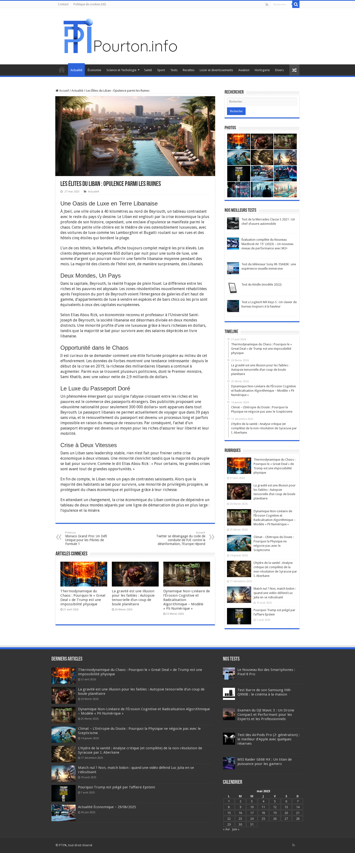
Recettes (188, 70)
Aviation (243, 70)
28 (297, 818)
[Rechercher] (295, 4)
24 (252, 818)
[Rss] (267, 4)
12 (275, 807)
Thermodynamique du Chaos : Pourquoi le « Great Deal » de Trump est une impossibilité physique (83, 597)
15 (229, 813)
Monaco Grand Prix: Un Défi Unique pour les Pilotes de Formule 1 (86, 538)
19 (275, 813)
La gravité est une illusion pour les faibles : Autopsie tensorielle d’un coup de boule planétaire (133, 597)
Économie (94, 70)
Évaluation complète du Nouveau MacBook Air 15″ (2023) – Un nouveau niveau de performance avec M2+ (267, 244)
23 (240, 818)
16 (240, 813)
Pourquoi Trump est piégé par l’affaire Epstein (116, 787)
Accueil (62, 69)
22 (229, 818)
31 (252, 824)
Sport (161, 70)
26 (275, 818)
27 (286, 818)
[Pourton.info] (119, 35)
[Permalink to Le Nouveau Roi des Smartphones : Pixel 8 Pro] (229, 673)
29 (229, 824)
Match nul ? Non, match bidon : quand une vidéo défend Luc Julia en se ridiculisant (275, 593)
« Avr (226, 829)
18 (263, 813)
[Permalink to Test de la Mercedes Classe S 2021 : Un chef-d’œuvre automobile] (233, 223)
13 (286, 807)
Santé (148, 70)
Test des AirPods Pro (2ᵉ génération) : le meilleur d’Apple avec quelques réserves (268, 739)
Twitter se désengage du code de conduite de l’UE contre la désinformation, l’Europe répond (180, 538)
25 (263, 818)
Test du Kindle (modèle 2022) (261, 284)
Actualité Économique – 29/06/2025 (107, 807)
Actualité (76, 70)
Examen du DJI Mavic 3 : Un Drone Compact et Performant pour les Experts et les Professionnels (265, 714)
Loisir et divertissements (216, 70)
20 (286, 813)
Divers (279, 70)
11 (263, 807)
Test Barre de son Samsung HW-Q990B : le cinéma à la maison (264, 692)
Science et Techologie (121, 70)
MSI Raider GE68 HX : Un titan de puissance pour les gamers (264, 761)
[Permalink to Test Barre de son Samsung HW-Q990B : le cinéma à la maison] (229, 694)
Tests (174, 70)
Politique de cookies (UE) (89, 4)
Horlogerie (262, 70)
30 (240, 824)
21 (297, 813)
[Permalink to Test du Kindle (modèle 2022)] (233, 288)
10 (252, 807)
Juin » (235, 829)
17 (252, 813)
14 (297, 807)
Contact (63, 4)
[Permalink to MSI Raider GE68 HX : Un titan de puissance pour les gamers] (229, 763)
